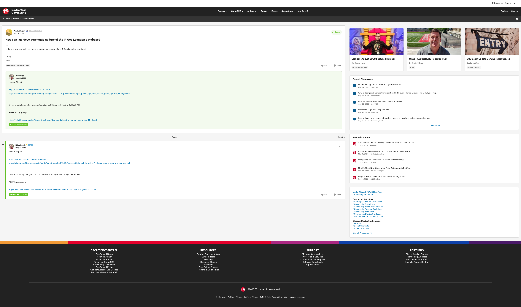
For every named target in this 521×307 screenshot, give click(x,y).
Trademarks (220, 297)
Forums (16, 19)
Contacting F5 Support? (364, 194)
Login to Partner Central (416, 262)
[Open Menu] (517, 19)
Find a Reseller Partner (417, 254)
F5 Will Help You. (367, 192)
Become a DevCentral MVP (104, 272)
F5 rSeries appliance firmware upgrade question (380, 84)
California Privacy (251, 297)
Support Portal (313, 264)
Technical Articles (104, 259)
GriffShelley (375, 179)
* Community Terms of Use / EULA (368, 206)
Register (504, 11)
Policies (231, 297)
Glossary (208, 259)
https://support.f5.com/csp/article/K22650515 (29, 89)
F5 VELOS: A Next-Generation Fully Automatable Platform (384, 168)
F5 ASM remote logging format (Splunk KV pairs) (380, 101)
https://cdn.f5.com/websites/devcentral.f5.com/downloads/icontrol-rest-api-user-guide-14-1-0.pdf (53, 120)
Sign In (514, 11)
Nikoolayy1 (20, 75)
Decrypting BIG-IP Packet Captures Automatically (381, 160)
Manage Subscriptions (312, 254)
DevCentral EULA (104, 267)
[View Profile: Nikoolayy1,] (11, 77)
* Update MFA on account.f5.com (368, 216)
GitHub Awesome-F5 (362, 233)
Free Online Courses (208, 267)
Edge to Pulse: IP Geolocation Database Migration (381, 176)
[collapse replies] (3, 144)
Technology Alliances (417, 257)
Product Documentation (208, 254)
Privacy (239, 297)
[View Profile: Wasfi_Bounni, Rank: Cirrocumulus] (9, 32)
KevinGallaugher (377, 154)
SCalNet (374, 87)
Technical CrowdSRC (104, 262)
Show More (435, 126)
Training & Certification (208, 270)
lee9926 (374, 104)
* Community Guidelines (364, 204)
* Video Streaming (361, 228)
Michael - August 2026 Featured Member (373, 59)
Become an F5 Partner (417, 259)
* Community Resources (363, 211)
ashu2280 (375, 112)
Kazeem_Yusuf (377, 121)
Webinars (208, 264)
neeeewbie (375, 96)
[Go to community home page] (14, 11)
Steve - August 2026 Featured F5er (428, 59)
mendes (373, 146)
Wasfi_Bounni (19, 31)
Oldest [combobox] (341, 137)
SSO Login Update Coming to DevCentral (488, 59)
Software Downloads (313, 262)
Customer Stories (208, 262)
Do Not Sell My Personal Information (274, 297)
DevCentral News (358, 63)
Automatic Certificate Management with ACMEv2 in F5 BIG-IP (386, 143)
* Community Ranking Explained (367, 209)
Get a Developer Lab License (104, 270)
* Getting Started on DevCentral (367, 202)
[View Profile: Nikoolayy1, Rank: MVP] (11, 146)
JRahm (373, 162)
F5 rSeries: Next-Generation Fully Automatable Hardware (384, 151)
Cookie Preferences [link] (297, 297)
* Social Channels (361, 226)
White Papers (208, 257)
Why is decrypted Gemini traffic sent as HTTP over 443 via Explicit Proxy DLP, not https (397, 93)
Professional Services (312, 257)
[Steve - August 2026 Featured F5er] (434, 41)
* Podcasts (358, 223)
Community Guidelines (104, 264)
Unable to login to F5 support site (373, 110)
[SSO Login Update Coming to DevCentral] (492, 41)
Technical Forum (28, 19)
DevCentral (6, 19)
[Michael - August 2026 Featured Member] (377, 41)
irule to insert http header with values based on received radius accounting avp (394, 118)
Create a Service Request (313, 259)
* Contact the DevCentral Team (367, 214)
